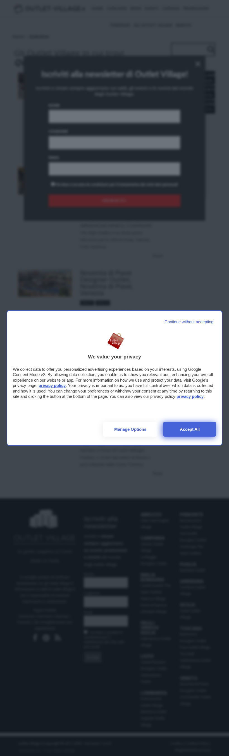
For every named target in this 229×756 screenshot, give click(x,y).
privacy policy (52, 385)
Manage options (130, 429)
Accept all (190, 429)
